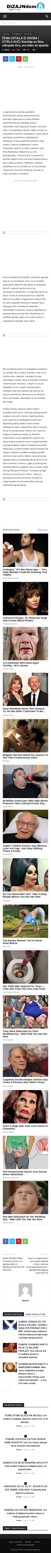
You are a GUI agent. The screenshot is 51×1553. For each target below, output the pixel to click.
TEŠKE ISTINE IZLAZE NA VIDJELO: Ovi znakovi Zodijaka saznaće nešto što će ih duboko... (25, 1419)
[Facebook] (5, 59)
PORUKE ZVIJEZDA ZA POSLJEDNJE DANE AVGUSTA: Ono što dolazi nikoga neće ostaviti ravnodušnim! (25, 1442)
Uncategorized (17, 34)
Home (3, 23)
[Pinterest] (19, 59)
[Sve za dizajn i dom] (25, 6)
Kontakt (28, 1542)
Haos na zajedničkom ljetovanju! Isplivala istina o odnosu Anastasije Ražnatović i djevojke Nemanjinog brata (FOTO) (37, 1265)
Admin (7, 50)
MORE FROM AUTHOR (35, 1314)
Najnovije (12, 23)
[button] (4, 16)
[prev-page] (4, 1390)
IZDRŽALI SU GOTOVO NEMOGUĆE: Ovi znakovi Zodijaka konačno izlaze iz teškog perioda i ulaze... (25, 1513)
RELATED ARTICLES (13, 1314)
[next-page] (9, 1390)
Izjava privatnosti (15, 1542)
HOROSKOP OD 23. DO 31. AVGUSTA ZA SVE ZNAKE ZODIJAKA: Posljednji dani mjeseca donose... (25, 1489)
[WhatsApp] (25, 59)
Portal (18, 1426)
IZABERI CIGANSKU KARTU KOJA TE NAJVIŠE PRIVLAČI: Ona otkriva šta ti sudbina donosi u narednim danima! (33, 1351)
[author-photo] (25, 1297)
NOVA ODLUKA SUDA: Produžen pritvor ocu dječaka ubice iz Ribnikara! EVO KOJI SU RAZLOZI (13, 1264)
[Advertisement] (25, 87)
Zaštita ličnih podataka (25, 1545)
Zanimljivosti (28, 34)
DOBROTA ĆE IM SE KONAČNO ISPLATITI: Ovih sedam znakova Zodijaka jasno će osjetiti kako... (25, 1466)
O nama (37, 1542)
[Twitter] (12, 59)
